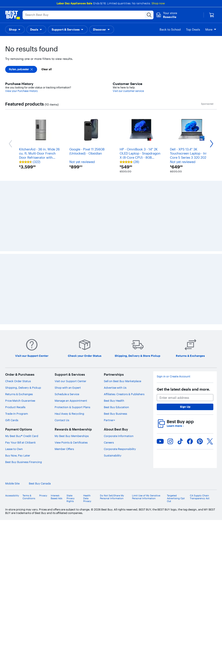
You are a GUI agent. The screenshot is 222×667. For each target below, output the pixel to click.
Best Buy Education (116, 343)
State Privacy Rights (71, 435)
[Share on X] (209, 377)
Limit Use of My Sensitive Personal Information (146, 433)
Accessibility (12, 432)
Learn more (175, 362)
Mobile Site (12, 420)
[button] (15, 29)
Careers (109, 379)
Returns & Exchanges (19, 330)
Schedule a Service (67, 330)
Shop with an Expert (68, 324)
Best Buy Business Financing (23, 398)
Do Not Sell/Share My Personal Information (112, 433)
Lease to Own (14, 385)
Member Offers (64, 385)
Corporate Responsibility (120, 385)
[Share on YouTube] (160, 377)
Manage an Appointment (71, 337)
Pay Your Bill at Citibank (20, 379)
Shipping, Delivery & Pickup (23, 324)
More (208, 29)
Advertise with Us (115, 324)
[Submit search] (149, 15)
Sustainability (112, 392)
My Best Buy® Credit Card (21, 372)
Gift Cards (11, 356)
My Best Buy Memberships (72, 372)
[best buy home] (12, 15)
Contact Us (62, 356)
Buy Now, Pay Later (17, 392)
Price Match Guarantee (20, 337)
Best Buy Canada (40, 420)
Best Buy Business (115, 350)
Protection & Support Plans (72, 343)
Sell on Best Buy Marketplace (122, 317)
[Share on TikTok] (180, 377)
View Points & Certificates (71, 379)
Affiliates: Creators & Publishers (124, 330)
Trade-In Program (16, 350)
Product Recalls (15, 343)
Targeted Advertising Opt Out (176, 435)
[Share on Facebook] (189, 377)
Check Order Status (18, 317)
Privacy (43, 432)
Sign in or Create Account (173, 313)
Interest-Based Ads (56, 433)
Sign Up (185, 343)
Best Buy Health (114, 337)
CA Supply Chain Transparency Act (199, 433)
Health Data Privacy (87, 435)
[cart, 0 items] (211, 15)
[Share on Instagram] (170, 377)
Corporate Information (119, 372)
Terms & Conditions (29, 433)
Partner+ (109, 356)
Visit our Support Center (70, 317)
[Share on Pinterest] (199, 377)
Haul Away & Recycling (69, 350)
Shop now (158, 3)
